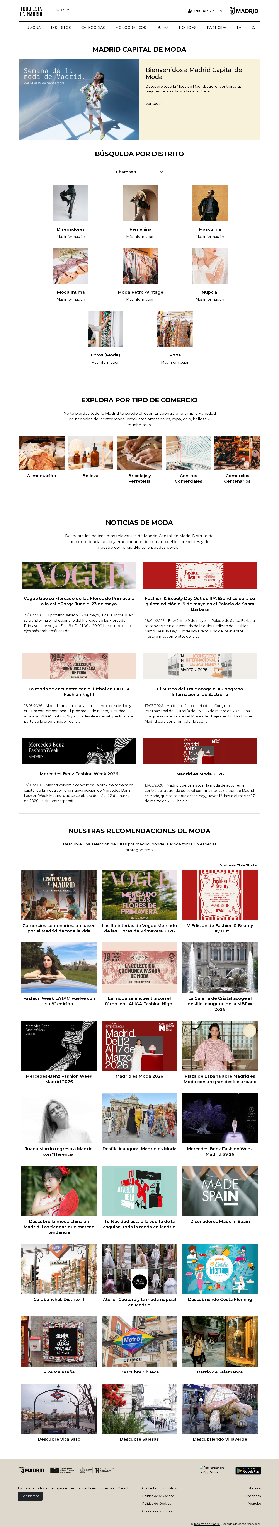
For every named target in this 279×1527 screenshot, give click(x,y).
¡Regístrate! (30, 1496)
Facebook (253, 1496)
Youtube (254, 1504)
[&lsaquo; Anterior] (23, 453)
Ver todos (154, 103)
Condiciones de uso (157, 1511)
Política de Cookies (156, 1504)
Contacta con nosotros (159, 1488)
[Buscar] (253, 27)
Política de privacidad (158, 1496)
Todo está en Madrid (207, 1523)
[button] (61, 27)
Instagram (253, 1488)
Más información (71, 237)
